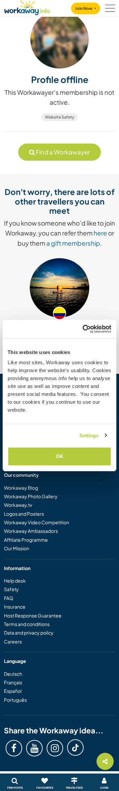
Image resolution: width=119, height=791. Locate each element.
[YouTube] (34, 748)
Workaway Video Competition (36, 522)
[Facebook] (14, 748)
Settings (89, 435)
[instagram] (55, 748)
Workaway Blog (21, 488)
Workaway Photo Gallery (31, 496)
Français (13, 682)
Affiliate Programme (26, 540)
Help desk (15, 581)
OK (59, 456)
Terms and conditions (27, 624)
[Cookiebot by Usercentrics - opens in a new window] (84, 329)
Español (12, 691)
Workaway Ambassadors (31, 531)
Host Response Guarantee (32, 615)
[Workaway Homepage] (27, 7)
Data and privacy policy (29, 633)
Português (15, 700)
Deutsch (13, 674)
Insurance (14, 607)
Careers (13, 641)
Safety (11, 589)
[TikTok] (75, 747)
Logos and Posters (24, 514)
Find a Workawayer (62, 152)
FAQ (8, 598)
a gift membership (73, 243)
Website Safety (59, 117)
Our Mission (16, 548)
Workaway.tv (18, 505)
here (100, 233)
